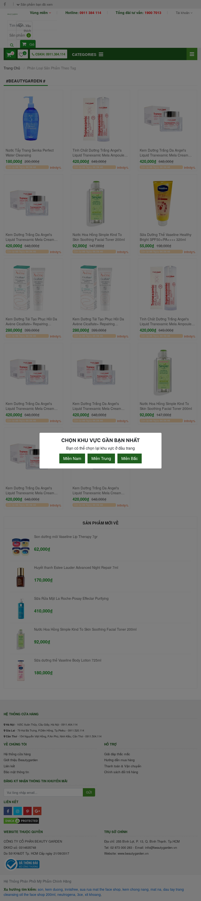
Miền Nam (72, 458)
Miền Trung (101, 458)
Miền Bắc (129, 458)
